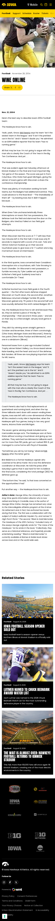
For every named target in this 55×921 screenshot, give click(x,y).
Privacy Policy (8, 896)
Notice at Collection (33, 905)
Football (6, 73)
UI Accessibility (42, 910)
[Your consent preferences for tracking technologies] (4, 916)
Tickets (45, 14)
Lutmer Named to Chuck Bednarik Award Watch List (27, 691)
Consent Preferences (27, 896)
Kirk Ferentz (25, 132)
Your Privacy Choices (11, 905)
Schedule (26, 13)
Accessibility (7, 915)
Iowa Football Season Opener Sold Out (24, 627)
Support (17, 13)
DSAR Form (30, 900)
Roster (36, 13)
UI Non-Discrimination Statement (17, 910)
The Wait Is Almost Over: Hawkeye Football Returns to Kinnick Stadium (27, 756)
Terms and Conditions (12, 900)
